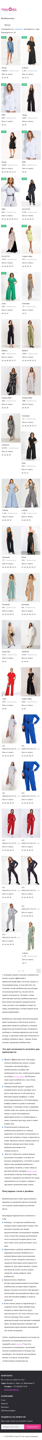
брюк (22, 1076)
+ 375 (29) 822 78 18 (19, 1386)
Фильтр (7, 25)
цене (37, 29)
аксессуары (32, 1171)
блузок (16, 1076)
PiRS (3, 115)
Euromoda (26, 304)
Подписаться (32, 1427)
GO (3, 746)
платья (19, 1344)
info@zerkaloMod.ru (11, 1390)
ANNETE (5, 445)
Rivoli (24, 557)
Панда (4, 68)
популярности (29, 29)
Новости (4, 1404)
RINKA (5, 351)
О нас (3, 1400)
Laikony (25, 68)
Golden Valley (27, 256)
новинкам (18, 29)
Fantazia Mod (6, 398)
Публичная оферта (8, 1411)
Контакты (5, 1407)
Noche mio (6, 652)
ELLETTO (26, 209)
